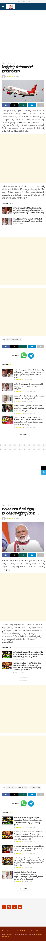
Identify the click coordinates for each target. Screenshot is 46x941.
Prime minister (35, 787)
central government (14, 339)
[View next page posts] (25, 231)
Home (3, 63)
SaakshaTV (10, 934)
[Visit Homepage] (10, 6)
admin (10, 76)
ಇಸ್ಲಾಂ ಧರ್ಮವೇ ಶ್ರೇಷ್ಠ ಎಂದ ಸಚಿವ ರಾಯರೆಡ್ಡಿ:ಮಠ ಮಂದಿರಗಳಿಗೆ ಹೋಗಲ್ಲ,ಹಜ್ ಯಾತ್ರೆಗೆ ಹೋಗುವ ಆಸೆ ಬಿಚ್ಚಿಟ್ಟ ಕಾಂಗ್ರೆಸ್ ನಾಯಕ (29, 848)
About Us (13, 931)
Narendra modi (22, 787)
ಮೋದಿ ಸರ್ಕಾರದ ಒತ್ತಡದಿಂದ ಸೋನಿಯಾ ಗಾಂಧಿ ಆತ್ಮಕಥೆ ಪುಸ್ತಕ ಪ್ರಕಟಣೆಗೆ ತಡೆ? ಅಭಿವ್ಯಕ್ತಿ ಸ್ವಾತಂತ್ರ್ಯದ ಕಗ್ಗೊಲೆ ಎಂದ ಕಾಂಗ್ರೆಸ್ (29, 408)
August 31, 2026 (19, 659)
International (11, 63)
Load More (23, 434)
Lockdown (10, 787)
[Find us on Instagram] (14, 907)
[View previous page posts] (21, 231)
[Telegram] (43, 472)
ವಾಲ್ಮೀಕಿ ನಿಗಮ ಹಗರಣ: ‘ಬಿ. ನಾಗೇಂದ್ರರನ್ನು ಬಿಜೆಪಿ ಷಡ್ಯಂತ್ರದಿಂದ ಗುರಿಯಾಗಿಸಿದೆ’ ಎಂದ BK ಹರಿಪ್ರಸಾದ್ (28, 220)
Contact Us (23, 931)
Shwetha (18, 379)
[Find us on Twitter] (9, 907)
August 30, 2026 (19, 215)
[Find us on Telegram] (20, 907)
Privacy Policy (35, 931)
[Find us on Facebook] (4, 907)
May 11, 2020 (20, 76)
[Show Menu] (3, 6)
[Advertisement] (23, 35)
